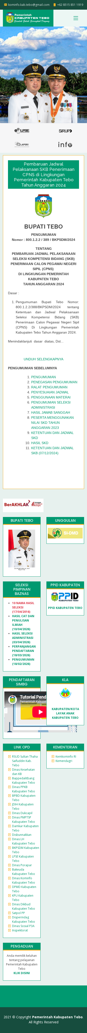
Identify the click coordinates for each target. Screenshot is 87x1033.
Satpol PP (18, 913)
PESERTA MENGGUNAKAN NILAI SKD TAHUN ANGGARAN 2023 (52, 423)
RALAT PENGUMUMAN (49, 387)
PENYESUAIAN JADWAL (50, 392)
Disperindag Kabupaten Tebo (23, 919)
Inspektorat (20, 930)
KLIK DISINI (22, 973)
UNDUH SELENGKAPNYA (43, 359)
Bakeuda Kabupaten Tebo (23, 871)
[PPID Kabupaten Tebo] (65, 597)
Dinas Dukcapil (22, 813)
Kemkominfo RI (66, 756)
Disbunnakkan (21, 835)
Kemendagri (64, 761)
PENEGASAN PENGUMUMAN (54, 382)
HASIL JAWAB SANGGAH (50, 412)
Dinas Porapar (22, 865)
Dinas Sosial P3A (23, 926)
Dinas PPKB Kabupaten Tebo (23, 789)
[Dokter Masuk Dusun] (65, 533)
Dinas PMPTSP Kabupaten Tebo (23, 819)
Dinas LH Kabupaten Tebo (23, 841)
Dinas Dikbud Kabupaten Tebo (23, 906)
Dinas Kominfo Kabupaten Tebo (23, 880)
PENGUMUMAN (43, 377)
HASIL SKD (39, 443)
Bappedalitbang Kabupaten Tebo (23, 780)
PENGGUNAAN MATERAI (51, 397)
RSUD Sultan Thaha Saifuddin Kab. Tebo (25, 760)
